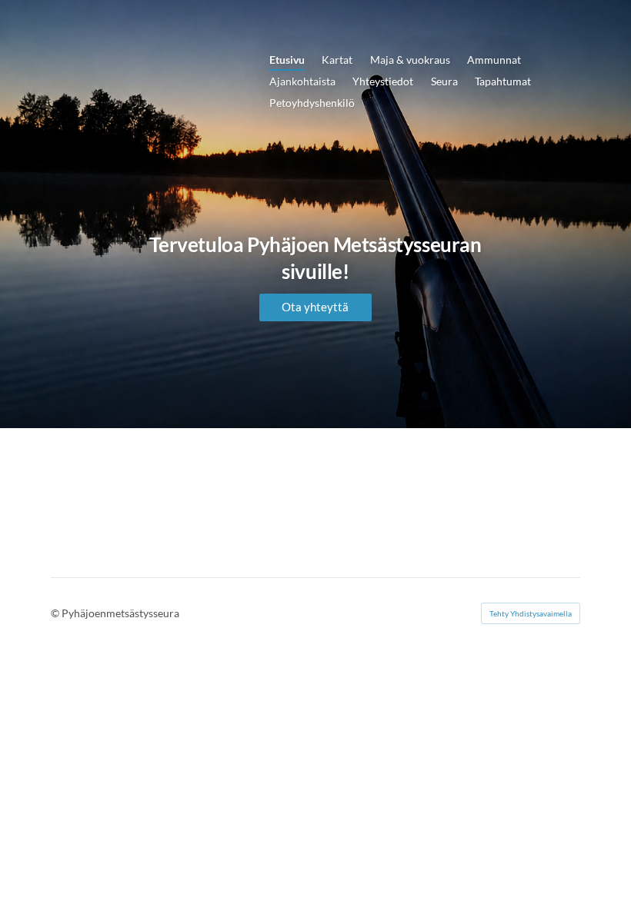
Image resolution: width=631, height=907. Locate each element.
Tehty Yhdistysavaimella (530, 613)
